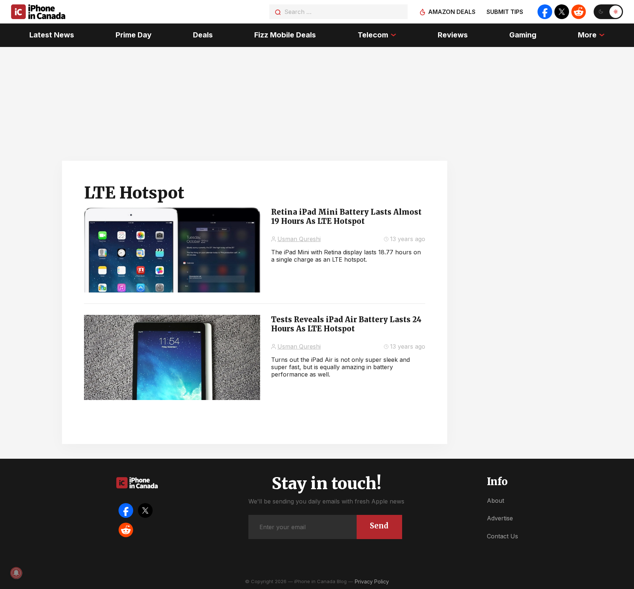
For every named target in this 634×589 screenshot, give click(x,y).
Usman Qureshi (299, 239)
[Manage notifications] (16, 573)
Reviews (453, 34)
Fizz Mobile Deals (285, 34)
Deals (203, 34)
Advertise (500, 518)
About (495, 500)
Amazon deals (452, 11)
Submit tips (505, 11)
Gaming (522, 34)
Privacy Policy (372, 581)
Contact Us (502, 536)
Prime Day (134, 34)
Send (379, 525)
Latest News (51, 34)
